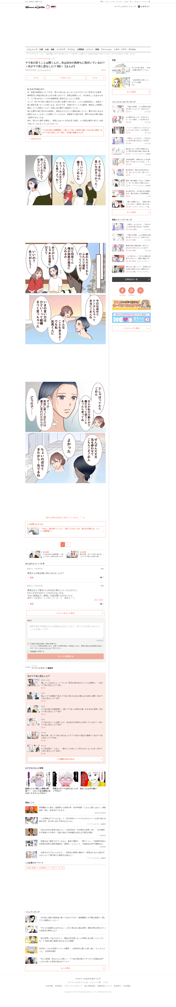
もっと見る (65, 968)
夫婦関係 (42, 868)
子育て (102, 1)
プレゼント (137, 1)
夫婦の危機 (30, 868)
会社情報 (49, 986)
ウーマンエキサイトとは (78, 982)
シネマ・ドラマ (120, 49)
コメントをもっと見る (65, 613)
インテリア (60, 49)
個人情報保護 (89, 986)
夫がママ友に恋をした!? (46, 59)
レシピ (113, 1)
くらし (107, 1)
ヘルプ (105, 982)
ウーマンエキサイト (44, 70)
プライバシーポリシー (73, 986)
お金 (47, 49)
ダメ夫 (61, 868)
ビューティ (119, 1)
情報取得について (104, 986)
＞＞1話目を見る (34, 139)
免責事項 (117, 986)
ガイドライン (45, 648)
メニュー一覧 (146, 1)
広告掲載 (126, 986)
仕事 (41, 49)
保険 (52, 49)
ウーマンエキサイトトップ (125, 6)
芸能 (97, 49)
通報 (102, 569)
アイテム (71, 49)
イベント (89, 49)
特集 (114, 60)
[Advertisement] (88, 28)
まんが (126, 1)
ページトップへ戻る (131, 328)
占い (131, 1)
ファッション (106, 49)
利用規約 (33, 651)
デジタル (132, 49)
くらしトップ (32, 49)
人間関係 (80, 49)
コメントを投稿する (65, 656)
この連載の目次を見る (65, 759)
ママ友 (52, 868)
